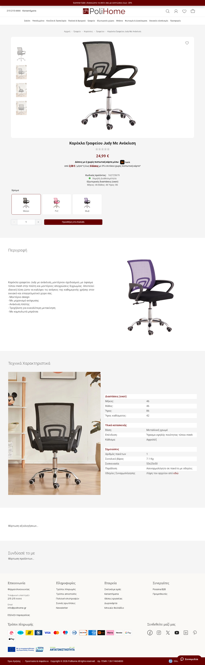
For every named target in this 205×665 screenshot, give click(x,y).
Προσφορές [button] (175, 21)
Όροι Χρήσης (14, 661)
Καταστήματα (29, 10)
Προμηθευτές (160, 593)
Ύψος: (108, 410)
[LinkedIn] (185, 632)
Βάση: (108, 430)
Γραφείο (77, 31)
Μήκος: (109, 401)
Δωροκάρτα (110, 603)
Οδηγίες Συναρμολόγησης (120, 473)
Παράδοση (111, 468)
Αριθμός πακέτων (115, 454)
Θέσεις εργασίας (113, 598)
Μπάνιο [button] (119, 21)
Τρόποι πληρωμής (66, 589)
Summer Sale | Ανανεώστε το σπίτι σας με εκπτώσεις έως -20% (102, 3)
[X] (167, 632)
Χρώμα (15, 190)
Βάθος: (109, 406)
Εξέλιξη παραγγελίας (19, 615)
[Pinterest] (194, 632)
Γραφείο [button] (91, 21)
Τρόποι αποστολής (66, 593)
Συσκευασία (112, 463)
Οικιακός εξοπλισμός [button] (158, 21)
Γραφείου (100, 31)
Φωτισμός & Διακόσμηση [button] (136, 21)
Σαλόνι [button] (27, 21)
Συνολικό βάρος (114, 458)
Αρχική (67, 31)
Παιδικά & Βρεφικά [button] (77, 21)
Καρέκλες (88, 31)
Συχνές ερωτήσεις (65, 603)
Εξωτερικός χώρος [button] (105, 21)
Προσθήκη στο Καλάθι (73, 222)
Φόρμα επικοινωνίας (19, 589)
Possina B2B (159, 589)
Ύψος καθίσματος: (115, 415)
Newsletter (62, 607)
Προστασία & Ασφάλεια (36, 661)
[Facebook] (149, 632)
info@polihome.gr (17, 607)
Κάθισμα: (110, 439)
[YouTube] (176, 632)
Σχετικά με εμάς (112, 589)
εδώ (175, 473)
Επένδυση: (111, 434)
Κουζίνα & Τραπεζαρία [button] (56, 21)
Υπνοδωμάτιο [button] (38, 21)
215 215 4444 (13, 10)
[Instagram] (158, 632)
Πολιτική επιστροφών (67, 598)
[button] (167, 11)
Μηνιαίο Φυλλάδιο (114, 607)
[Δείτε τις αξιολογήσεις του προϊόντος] (102, 149)
